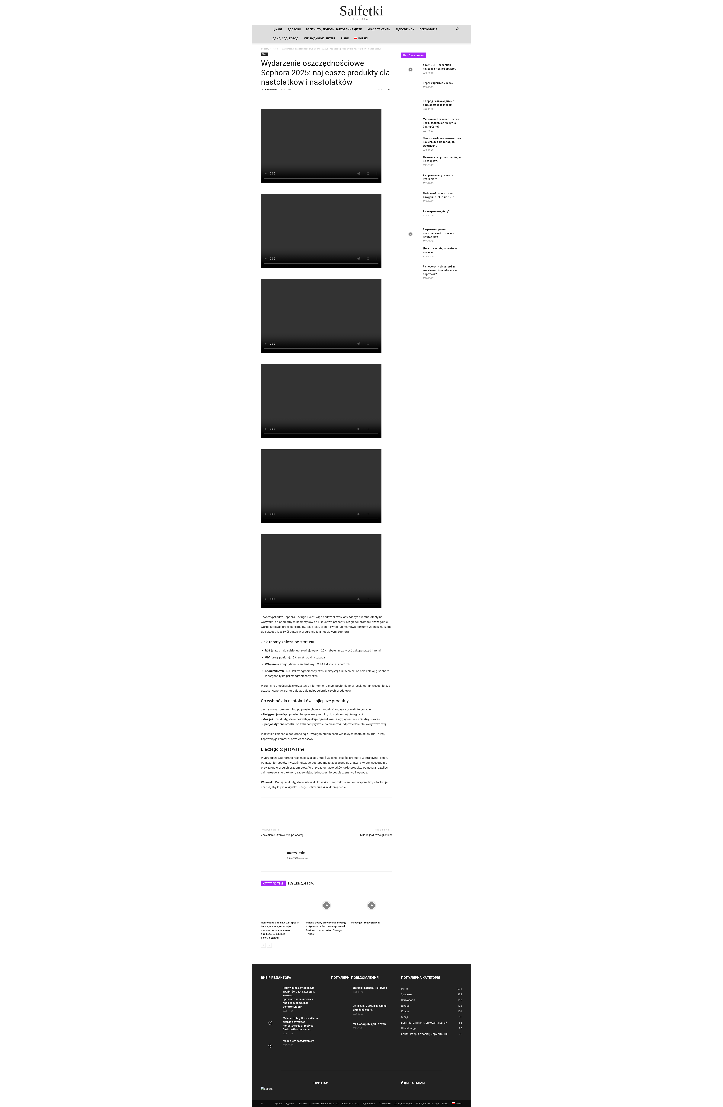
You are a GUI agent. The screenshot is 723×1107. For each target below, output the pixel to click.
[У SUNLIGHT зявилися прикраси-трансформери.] (410, 69)
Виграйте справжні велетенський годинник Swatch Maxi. (438, 233)
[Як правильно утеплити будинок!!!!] (410, 180)
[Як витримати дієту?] (410, 216)
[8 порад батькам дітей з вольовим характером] (410, 105)
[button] (457, 29)
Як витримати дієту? (436, 211)
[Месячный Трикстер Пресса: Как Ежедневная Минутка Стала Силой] (410, 123)
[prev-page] (263, 945)
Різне (345, 38)
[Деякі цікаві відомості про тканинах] (410, 253)
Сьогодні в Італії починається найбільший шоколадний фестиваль (442, 142)
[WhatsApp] (290, 98)
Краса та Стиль (379, 29)
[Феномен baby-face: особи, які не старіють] (410, 161)
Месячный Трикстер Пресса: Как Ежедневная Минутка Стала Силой (441, 123)
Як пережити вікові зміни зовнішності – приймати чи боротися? (440, 270)
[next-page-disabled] (269, 945)
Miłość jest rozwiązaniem (376, 835)
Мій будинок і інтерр (320, 38)
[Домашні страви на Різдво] (340, 992)
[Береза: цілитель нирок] (410, 87)
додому (265, 48)
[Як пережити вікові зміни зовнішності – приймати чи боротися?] (410, 271)
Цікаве (277, 29)
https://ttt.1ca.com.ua (297, 858)
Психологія (428, 29)
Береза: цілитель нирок (438, 83)
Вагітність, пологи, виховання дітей (334, 29)
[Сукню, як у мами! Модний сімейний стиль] (340, 1010)
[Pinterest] (282, 98)
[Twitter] (273, 98)
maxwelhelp (271, 89)
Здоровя (294, 29)
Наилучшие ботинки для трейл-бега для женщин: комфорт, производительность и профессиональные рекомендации (280, 930)
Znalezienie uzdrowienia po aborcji (282, 835)
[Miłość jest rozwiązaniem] (371, 905)
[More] (300, 98)
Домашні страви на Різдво (370, 987)
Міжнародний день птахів (369, 1023)
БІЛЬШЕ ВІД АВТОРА (301, 883)
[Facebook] (264, 98)
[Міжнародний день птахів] (340, 1028)
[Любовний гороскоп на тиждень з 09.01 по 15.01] (410, 198)
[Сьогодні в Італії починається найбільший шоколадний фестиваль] (410, 142)
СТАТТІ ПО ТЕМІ (273, 883)
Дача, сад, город (285, 38)
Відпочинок (405, 29)
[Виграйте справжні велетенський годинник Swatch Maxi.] (410, 234)
